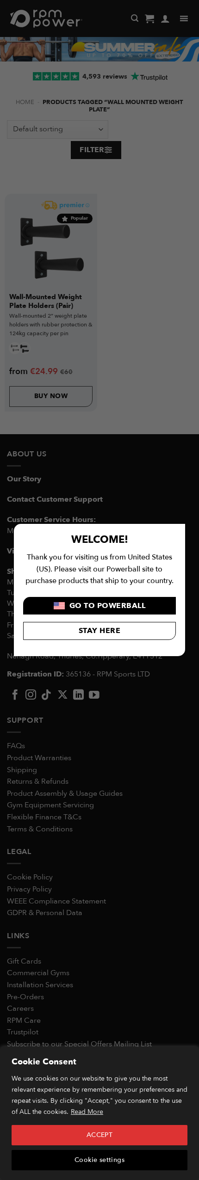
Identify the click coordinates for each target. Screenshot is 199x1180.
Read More (87, 1111)
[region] (99, 1113)
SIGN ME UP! (149, 621)
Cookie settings (99, 1159)
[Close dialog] (193, 550)
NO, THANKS (149, 637)
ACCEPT (100, 1135)
